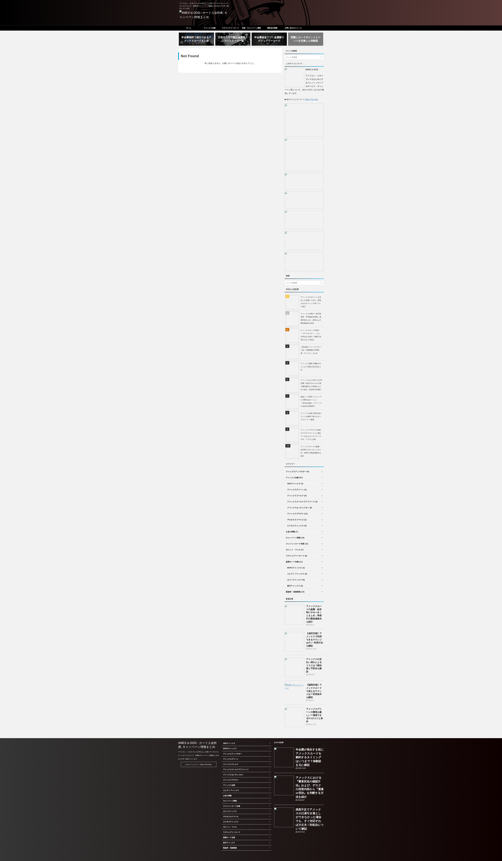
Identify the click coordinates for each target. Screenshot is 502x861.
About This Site (311, 99)
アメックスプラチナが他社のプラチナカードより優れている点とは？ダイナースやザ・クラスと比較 (311, 434)
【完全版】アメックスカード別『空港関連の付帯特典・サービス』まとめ (311, 350)
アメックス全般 (210, 28)
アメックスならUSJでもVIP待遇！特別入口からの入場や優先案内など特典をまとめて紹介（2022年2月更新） (311, 385)
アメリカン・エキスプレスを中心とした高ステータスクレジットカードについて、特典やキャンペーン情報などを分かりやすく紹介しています (198, 755)
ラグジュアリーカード (230, 28)
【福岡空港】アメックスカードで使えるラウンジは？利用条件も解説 (314, 691)
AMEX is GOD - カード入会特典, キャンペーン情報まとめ (197, 745)
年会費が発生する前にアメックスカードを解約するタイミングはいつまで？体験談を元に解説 (310, 757)
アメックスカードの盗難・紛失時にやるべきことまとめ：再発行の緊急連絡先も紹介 (311, 451)
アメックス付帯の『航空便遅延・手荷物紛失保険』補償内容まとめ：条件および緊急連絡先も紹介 (311, 318)
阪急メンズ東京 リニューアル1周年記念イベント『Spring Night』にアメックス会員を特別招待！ (311, 401)
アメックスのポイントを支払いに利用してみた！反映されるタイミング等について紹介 (311, 302)
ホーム (188, 28)
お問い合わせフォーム (293, 28)
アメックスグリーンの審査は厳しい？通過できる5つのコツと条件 (314, 715)
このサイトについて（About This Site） (199, 764)
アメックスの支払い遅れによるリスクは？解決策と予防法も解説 (314, 665)
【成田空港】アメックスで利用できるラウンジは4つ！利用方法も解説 (314, 639)
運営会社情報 (272, 28)
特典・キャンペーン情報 (251, 28)
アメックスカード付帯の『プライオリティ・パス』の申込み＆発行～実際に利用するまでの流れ (311, 335)
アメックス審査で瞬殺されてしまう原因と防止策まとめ (311, 366)
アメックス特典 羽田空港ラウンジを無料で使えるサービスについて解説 (311, 416)
